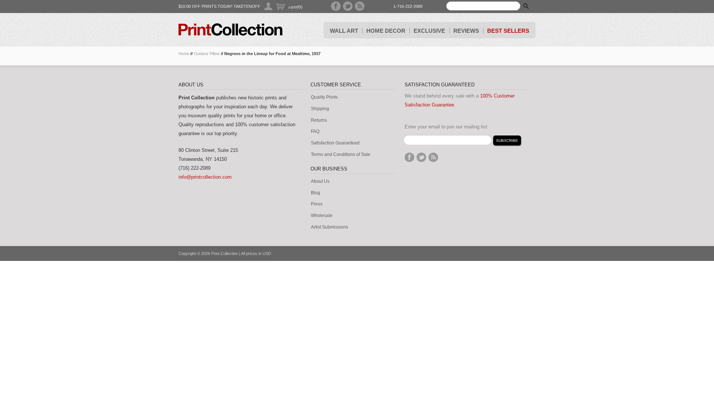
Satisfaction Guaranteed (335, 143)
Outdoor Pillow (207, 53)
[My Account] (268, 6)
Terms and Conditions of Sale (340, 155)
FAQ (315, 132)
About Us (320, 181)
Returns (319, 120)
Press (316, 204)
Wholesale (321, 216)
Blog (315, 193)
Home (183, 53)
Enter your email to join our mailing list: (447, 127)
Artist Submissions (329, 227)
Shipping (320, 109)
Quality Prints (324, 97)
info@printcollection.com (205, 177)
